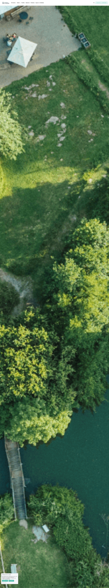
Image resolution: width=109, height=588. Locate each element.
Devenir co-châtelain (101, 2)
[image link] (5, 2)
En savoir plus (7, 578)
